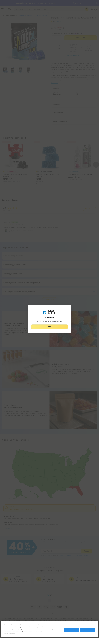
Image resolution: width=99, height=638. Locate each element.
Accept (88, 630)
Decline (72, 630)
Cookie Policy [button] (10, 631)
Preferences (55, 630)
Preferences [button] (12, 633)
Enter (49, 327)
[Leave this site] (69, 307)
